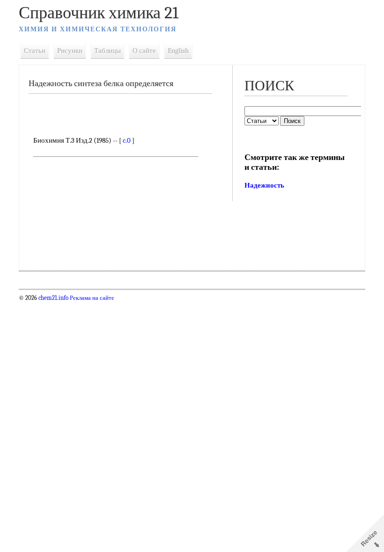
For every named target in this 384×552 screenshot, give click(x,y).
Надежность (264, 185)
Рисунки (69, 50)
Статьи (34, 50)
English (178, 50)
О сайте (144, 50)
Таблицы (107, 50)
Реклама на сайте (91, 298)
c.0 (127, 140)
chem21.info (53, 298)
